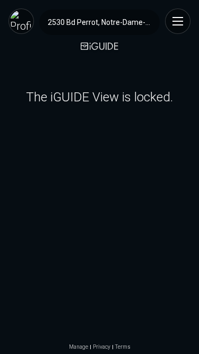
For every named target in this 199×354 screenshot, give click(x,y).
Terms (123, 347)
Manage (78, 347)
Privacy (101, 347)
